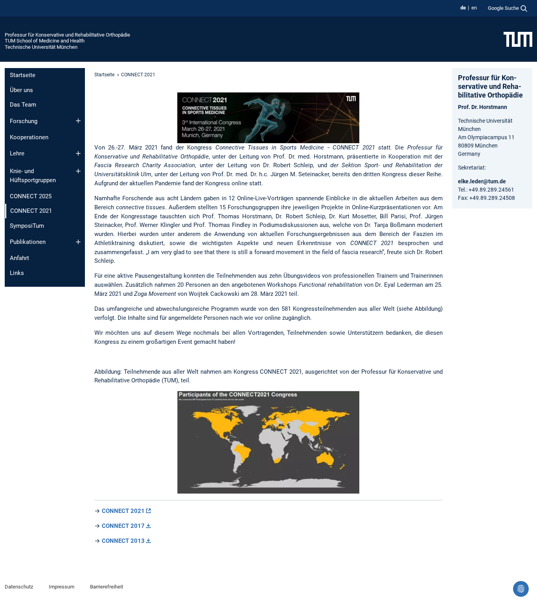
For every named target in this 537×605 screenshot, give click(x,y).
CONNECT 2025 (30, 196)
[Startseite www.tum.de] (518, 38)
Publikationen (28, 241)
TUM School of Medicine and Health (45, 41)
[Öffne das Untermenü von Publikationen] (78, 242)
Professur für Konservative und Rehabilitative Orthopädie (67, 35)
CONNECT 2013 (123, 540)
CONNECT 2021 (123, 511)
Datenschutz (19, 587)
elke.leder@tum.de (482, 181)
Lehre (17, 153)
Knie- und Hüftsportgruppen (33, 176)
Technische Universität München (41, 47)
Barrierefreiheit (106, 587)
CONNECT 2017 (123, 525)
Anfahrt (19, 258)
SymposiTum (27, 225)
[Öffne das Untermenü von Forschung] (78, 120)
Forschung (23, 121)
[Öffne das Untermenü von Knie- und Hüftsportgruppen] (78, 171)
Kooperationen (29, 137)
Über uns (21, 90)
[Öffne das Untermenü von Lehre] (78, 153)
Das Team (23, 104)
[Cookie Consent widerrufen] (521, 589)
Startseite (22, 75)
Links (17, 273)
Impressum (61, 587)
